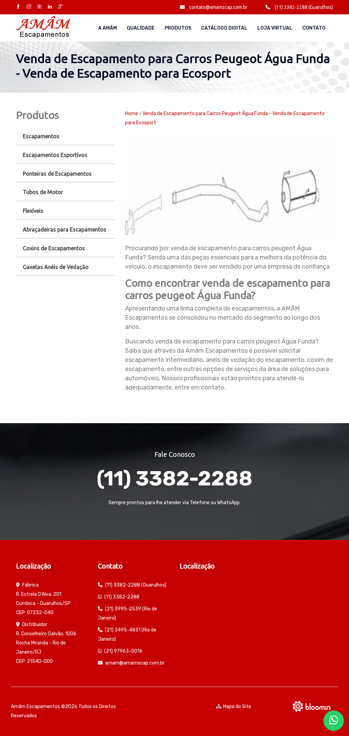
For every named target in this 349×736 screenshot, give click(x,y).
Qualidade (141, 28)
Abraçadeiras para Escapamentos (64, 229)
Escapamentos (41, 136)
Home (131, 113)
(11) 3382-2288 (174, 478)
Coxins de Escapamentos (54, 248)
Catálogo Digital (224, 28)
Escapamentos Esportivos (55, 155)
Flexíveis (33, 211)
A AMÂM (107, 28)
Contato (313, 28)
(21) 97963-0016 (123, 651)
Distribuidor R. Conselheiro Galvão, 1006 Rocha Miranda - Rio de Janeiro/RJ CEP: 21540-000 (46, 643)
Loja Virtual (274, 28)
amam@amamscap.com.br (135, 663)
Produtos (178, 28)
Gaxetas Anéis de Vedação (56, 267)
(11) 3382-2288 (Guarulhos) (303, 7)
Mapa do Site (237, 706)
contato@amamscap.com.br (217, 7)
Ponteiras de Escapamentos (57, 174)
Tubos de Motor (43, 192)
